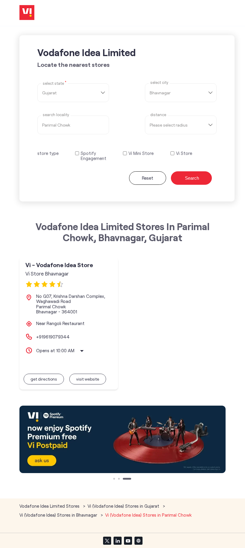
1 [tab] (114, 479)
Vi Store (184, 153)
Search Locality (56, 115)
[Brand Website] (138, 540)
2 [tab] (119, 479)
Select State (54, 83)
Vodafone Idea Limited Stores (50, 506)
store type (48, 153)
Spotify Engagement (93, 156)
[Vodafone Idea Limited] (26, 13)
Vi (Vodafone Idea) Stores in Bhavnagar (58, 515)
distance (158, 115)
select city (159, 82)
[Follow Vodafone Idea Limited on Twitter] (106, 540)
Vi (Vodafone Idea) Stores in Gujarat (123, 506)
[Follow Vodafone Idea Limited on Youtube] (127, 540)
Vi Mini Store (141, 153)
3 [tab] (124, 479)
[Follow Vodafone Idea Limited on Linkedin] (117, 540)
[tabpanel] (122, 439)
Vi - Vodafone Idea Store (59, 264)
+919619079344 (53, 336)
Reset (147, 178)
